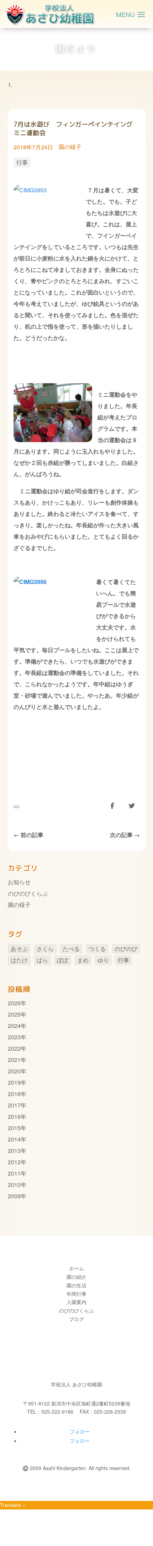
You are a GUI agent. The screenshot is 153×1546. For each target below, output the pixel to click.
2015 (14, 1128)
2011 (14, 1173)
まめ (83, 960)
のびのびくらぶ (28, 893)
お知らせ (19, 882)
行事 (22, 162)
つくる (97, 949)
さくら (45, 949)
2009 (14, 1196)
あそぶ (19, 949)
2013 (14, 1150)
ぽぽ (62, 960)
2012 (14, 1162)
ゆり (103, 960)
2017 (14, 1105)
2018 (14, 1094)
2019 (14, 1082)
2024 (14, 1026)
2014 (14, 1139)
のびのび (126, 949)
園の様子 (70, 147)
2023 (14, 1037)
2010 (14, 1185)
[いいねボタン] (16, 807)
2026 (14, 1003)
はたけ (19, 960)
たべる (71, 949)
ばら (42, 960)
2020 (14, 1071)
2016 (14, 1116)
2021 (14, 1060)
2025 (14, 1014)
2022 (14, 1048)
